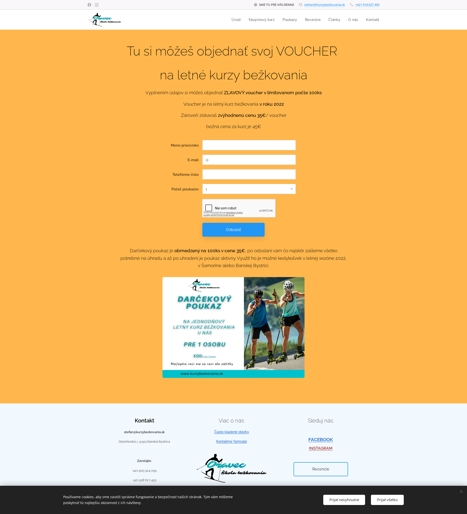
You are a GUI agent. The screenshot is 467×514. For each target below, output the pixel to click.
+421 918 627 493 (367, 4)
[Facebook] (89, 5)
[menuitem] (237, 20)
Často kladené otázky (231, 432)
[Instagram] (97, 5)
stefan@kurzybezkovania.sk (324, 4)
